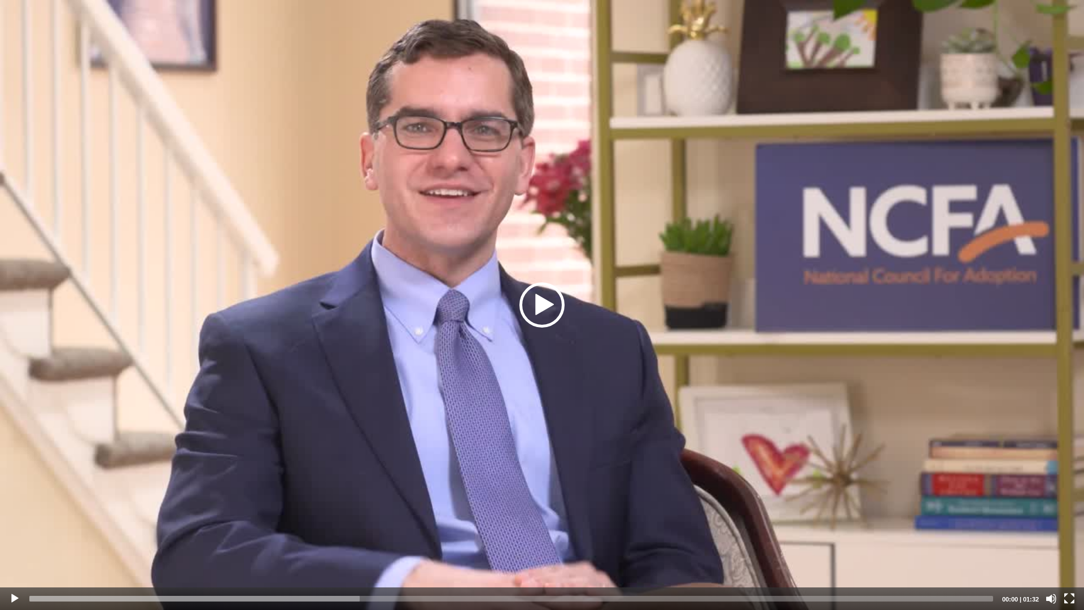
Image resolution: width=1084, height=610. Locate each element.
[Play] (14, 598)
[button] (542, 305)
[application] (542, 305)
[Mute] (1051, 598)
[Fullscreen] (1069, 598)
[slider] (511, 599)
